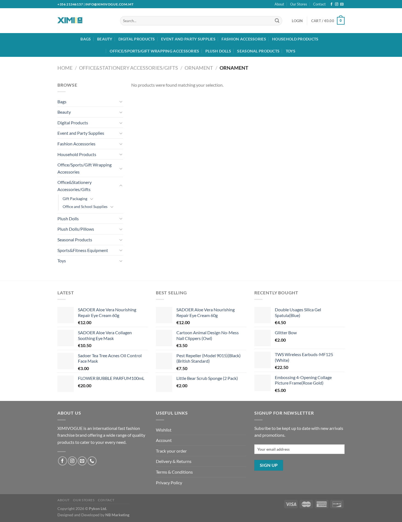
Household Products (295, 39)
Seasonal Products (258, 51)
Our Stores (298, 4)
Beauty (104, 39)
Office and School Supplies (85, 206)
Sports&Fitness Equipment (82, 250)
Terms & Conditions (174, 471)
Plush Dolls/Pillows (75, 228)
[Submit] (277, 20)
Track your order (171, 450)
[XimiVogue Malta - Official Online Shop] (80, 20)
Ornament (199, 68)
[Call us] (92, 460)
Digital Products (136, 39)
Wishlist (163, 429)
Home (64, 68)
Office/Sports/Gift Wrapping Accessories (154, 51)
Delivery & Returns (173, 461)
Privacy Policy (169, 482)
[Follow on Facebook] (331, 4)
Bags (85, 39)
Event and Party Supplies (188, 39)
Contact (319, 4)
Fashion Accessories (244, 39)
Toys (290, 51)
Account (164, 440)
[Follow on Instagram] (336, 4)
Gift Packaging (75, 198)
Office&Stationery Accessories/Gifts (128, 68)
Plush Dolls (218, 51)
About (279, 4)
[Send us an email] (341, 4)
